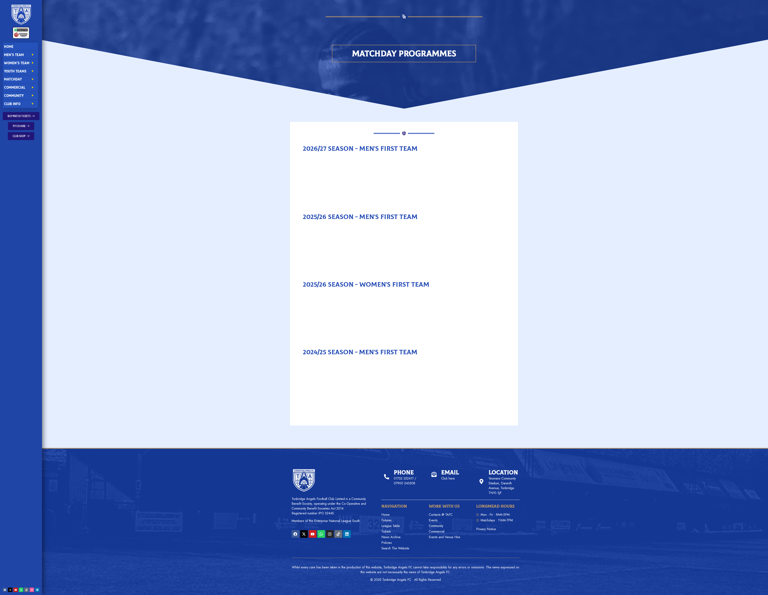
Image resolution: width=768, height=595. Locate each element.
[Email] (434, 474)
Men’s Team (14, 54)
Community (14, 95)
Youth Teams (15, 71)
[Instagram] (32, 590)
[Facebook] (5, 590)
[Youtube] (15, 590)
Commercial (14, 87)
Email (450, 472)
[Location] (481, 481)
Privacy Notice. (486, 529)
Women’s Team (16, 63)
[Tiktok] (26, 590)
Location (503, 472)
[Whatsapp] (21, 590)
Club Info (12, 103)
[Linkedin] (37, 590)
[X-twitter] (10, 590)
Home (8, 46)
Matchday (13, 79)
